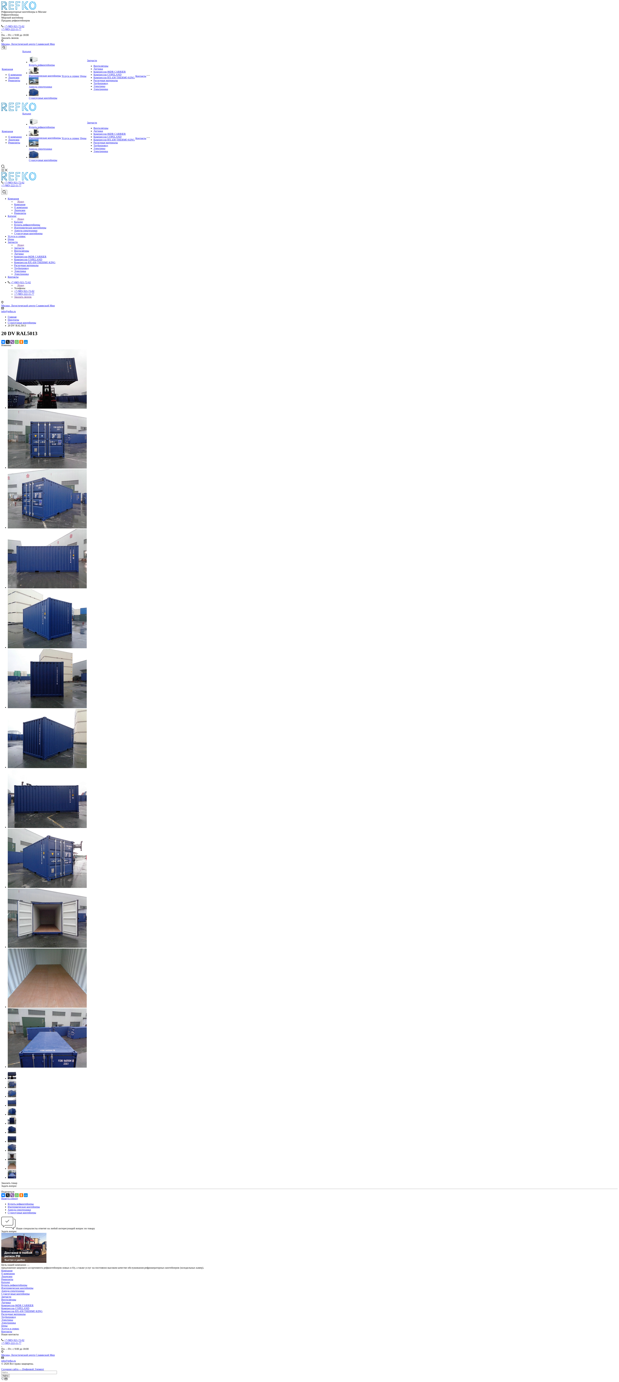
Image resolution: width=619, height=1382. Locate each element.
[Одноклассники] (21, 342)
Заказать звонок (23, 297)
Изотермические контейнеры (45, 75)
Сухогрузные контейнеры (43, 98)
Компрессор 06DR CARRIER (109, 71)
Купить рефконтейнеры (42, 65)
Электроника (100, 89)
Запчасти (92, 60)
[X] (8, 342)
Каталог (26, 51)
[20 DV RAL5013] (47, 407)
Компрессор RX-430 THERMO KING (114, 77)
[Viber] (12, 342)
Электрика (99, 86)
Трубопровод (100, 83)
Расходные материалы (105, 80)
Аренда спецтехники (40, 86)
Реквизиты (14, 80)
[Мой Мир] (26, 342)
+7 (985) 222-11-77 (11, 29)
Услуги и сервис (70, 76)
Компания (7, 69)
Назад (21, 201)
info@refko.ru (8, 311)
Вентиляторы (100, 66)
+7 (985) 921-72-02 (14, 26)
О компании (15, 74)
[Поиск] (3, 48)
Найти (5, 1376)
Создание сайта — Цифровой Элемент (22, 1369)
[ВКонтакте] (3, 342)
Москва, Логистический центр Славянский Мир (28, 44)
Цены (83, 76)
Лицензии (13, 77)
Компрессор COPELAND (107, 74)
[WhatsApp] (17, 342)
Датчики (98, 68)
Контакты (140, 76)
